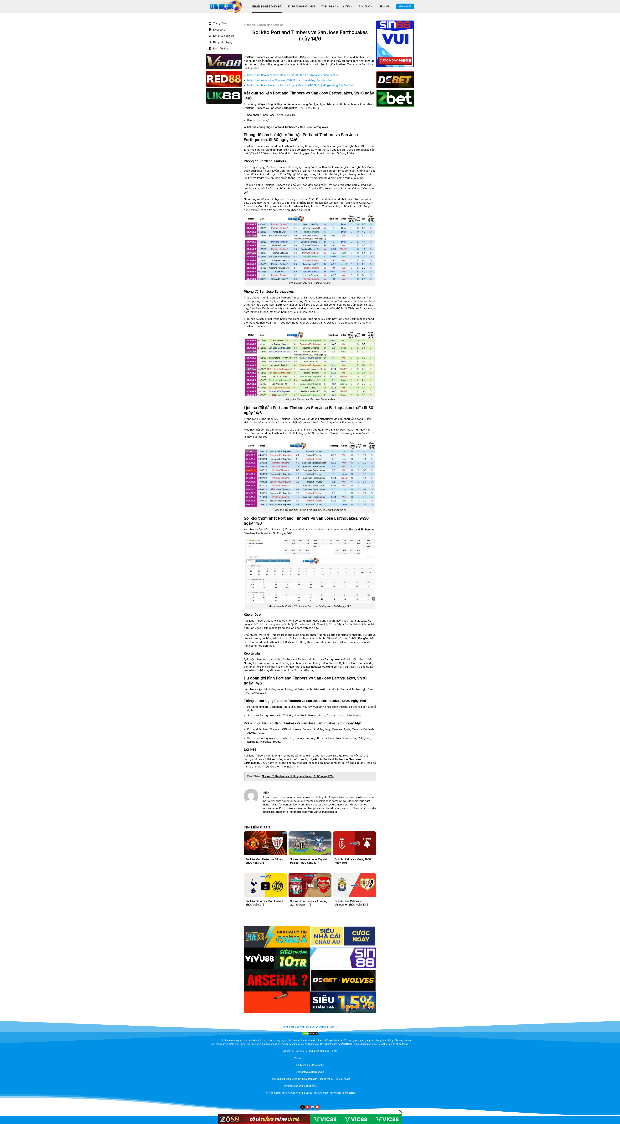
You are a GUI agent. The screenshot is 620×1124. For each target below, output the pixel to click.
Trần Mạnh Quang (326, 1086)
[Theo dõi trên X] (302, 1107)
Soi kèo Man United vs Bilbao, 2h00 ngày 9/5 (264, 861)
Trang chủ (250, 25)
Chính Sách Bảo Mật (293, 1027)
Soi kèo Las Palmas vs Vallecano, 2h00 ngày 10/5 (351, 903)
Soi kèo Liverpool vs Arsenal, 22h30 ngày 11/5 (308, 903)
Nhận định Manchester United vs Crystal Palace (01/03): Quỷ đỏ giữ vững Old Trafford (300, 85)
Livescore (219, 29)
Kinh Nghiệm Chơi (301, 6)
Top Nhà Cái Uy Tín (335, 6)
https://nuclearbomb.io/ (315, 1058)
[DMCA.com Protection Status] (310, 1033)
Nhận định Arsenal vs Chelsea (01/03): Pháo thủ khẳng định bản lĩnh (289, 80)
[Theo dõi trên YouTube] (317, 1107)
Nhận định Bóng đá (267, 6)
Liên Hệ (384, 6)
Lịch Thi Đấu (221, 48)
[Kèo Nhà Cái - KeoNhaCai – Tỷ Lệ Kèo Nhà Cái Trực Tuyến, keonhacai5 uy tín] (224, 6)
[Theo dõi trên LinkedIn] (312, 1107)
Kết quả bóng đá (223, 36)
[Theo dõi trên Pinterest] (307, 1107)
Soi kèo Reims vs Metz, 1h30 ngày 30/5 (353, 861)
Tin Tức (364, 6)
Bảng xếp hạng (222, 42)
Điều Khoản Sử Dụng (317, 1027)
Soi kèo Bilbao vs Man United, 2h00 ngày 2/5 (264, 903)
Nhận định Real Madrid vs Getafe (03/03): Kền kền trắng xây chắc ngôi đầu (293, 75)
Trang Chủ (220, 23)
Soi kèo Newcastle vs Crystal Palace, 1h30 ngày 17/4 (308, 861)
